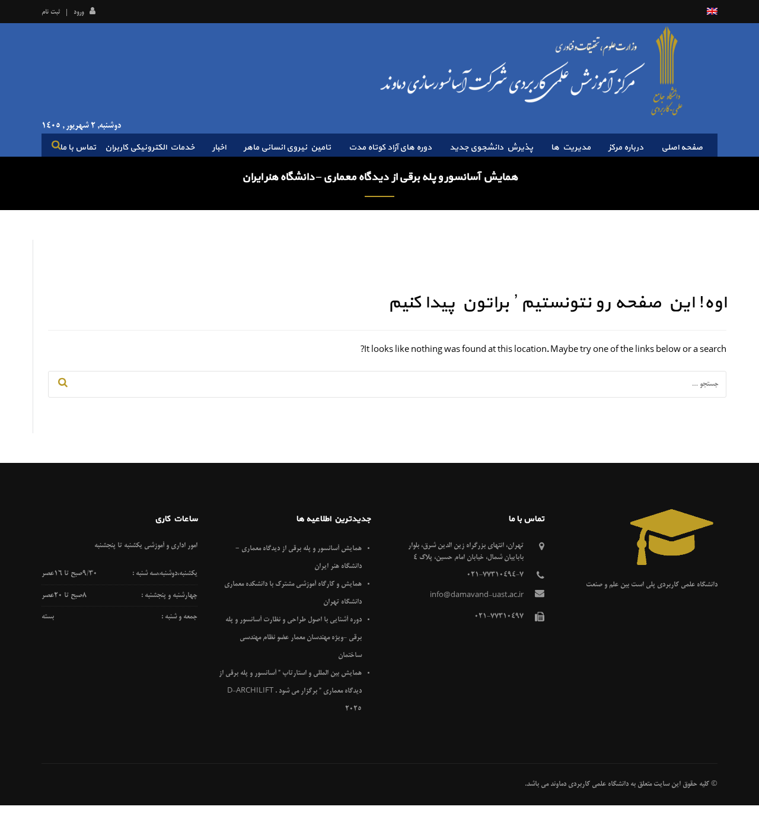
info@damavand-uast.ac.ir (477, 595)
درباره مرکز (625, 147)
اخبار (219, 147)
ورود (79, 12)
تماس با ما (78, 147)
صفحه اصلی (682, 147)
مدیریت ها (571, 147)
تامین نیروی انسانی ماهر (287, 147)
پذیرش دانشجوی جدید (491, 147)
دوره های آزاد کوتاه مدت (390, 147)
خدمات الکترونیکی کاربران (149, 147)
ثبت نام (51, 12)
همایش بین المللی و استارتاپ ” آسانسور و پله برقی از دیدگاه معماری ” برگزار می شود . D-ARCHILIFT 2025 (290, 691)
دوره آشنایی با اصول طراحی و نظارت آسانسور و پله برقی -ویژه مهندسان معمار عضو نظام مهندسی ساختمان (293, 637)
